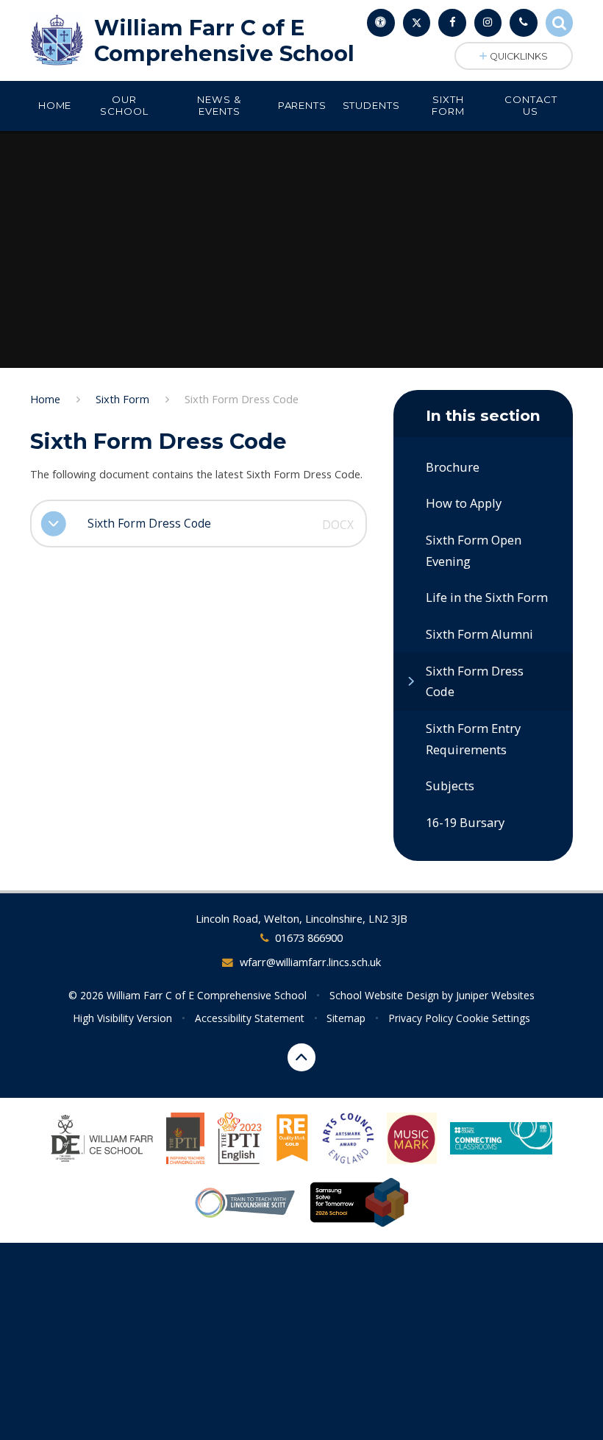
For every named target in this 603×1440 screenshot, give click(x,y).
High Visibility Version (122, 1018)
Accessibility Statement (249, 1018)
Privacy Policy (420, 1018)
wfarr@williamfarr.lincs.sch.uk (310, 961)
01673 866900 (308, 937)
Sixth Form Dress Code (242, 398)
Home (45, 398)
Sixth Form (122, 398)
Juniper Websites (495, 995)
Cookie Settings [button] (493, 1018)
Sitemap (346, 1018)
